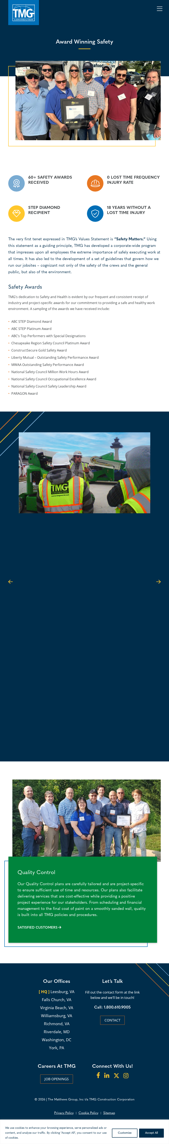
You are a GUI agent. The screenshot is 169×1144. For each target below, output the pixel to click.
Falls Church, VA (56, 999)
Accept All (151, 1133)
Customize (124, 1133)
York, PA (56, 1047)
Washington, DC (56, 1039)
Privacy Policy (64, 1113)
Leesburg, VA (56, 991)
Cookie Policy (88, 1113)
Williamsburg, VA (56, 1015)
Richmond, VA (56, 1023)
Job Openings (57, 1079)
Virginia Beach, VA (56, 1007)
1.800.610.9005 (117, 1008)
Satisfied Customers (38, 927)
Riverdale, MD (57, 1031)
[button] (10, 581)
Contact (112, 1020)
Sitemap (109, 1113)
